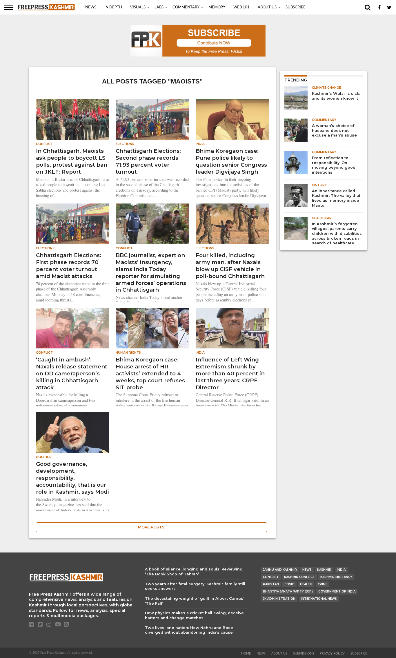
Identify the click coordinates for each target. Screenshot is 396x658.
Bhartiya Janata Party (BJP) (288, 591)
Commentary (185, 7)
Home (246, 653)
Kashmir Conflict (299, 577)
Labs (159, 7)
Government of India (336, 591)
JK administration (279, 599)
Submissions (303, 653)
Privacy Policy (332, 653)
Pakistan (271, 584)
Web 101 (241, 7)
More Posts (151, 527)
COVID (289, 584)
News (90, 7)
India (341, 570)
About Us (267, 7)
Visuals (138, 7)
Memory (216, 7)
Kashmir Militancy (336, 577)
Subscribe (296, 7)
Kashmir (324, 570)
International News (319, 599)
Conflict (271, 577)
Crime (322, 584)
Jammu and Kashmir (280, 570)
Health (306, 584)
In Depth (113, 7)
